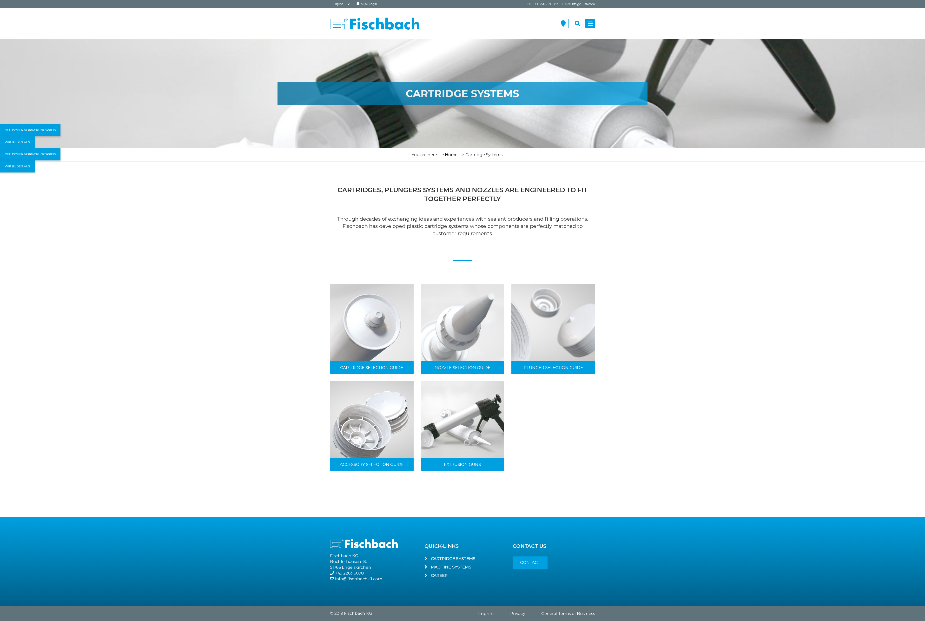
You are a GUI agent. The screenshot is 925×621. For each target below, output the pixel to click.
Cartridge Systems (453, 558)
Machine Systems (451, 567)
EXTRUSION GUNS (462, 464)
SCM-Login (368, 4)
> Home (449, 154)
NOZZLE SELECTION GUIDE (462, 367)
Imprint (486, 613)
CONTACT (530, 562)
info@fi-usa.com (583, 4)
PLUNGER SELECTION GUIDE (553, 367)
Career (439, 575)
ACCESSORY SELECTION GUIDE (372, 464)
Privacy (517, 613)
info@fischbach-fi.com (358, 578)
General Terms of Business (568, 613)
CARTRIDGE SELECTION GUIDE (371, 367)
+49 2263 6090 (349, 573)
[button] (30, 130)
